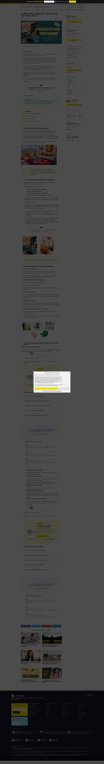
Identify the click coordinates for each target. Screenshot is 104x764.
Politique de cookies (45, 391)
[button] (68, 372)
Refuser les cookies (52, 388)
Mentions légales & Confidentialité (55, 391)
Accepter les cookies (40, 388)
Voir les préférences (64, 388)
